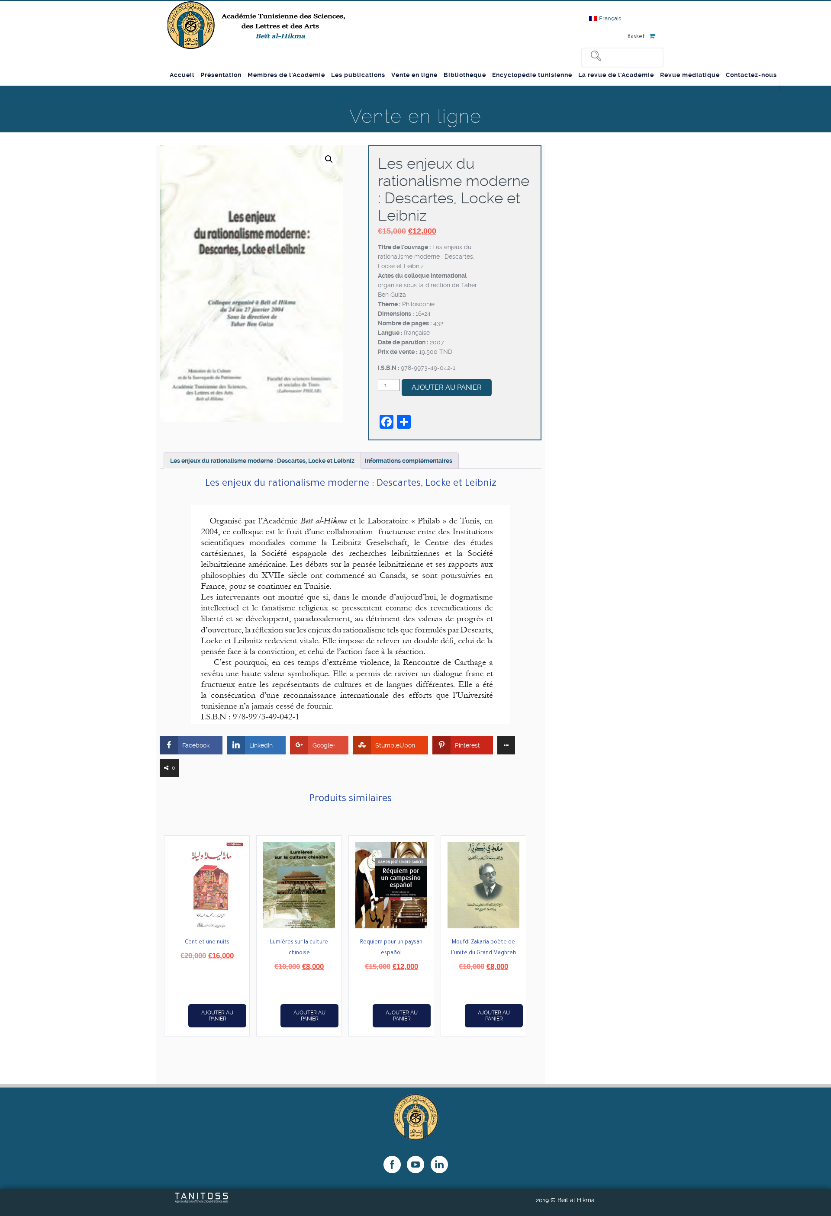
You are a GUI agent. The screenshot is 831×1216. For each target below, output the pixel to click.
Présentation (221, 74)
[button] (329, 159)
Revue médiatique (690, 74)
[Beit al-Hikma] (257, 25)
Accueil (182, 74)
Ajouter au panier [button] (217, 1016)
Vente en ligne (414, 74)
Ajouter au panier (447, 387)
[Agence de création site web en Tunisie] (202, 1200)
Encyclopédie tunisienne (532, 74)
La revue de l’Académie (616, 74)
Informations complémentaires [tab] (408, 460)
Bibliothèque (465, 74)
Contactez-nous (751, 74)
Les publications (358, 74)
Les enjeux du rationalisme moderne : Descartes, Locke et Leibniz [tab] (262, 460)
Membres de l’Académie (286, 74)
